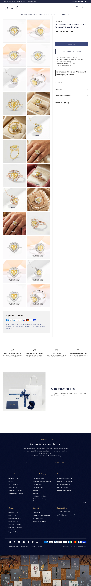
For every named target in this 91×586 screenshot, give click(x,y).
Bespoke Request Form (64, 484)
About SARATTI (13, 478)
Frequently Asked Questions (41, 515)
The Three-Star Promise (15, 493)
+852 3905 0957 (65, 511)
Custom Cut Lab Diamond (65, 481)
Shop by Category (39, 474)
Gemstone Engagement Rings (42, 481)
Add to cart (71, 44)
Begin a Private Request (64, 490)
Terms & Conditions (13, 546)
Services (60, 474)
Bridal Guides (12, 515)
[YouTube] (23, 542)
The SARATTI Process (15, 490)
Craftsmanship (12, 487)
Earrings (35, 490)
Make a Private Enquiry (72, 51)
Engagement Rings (38, 478)
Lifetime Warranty (62, 487)
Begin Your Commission (64, 478)
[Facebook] (14, 542)
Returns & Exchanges (39, 521)
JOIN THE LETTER (59, 462)
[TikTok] (28, 542)
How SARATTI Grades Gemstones (15, 528)
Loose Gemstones (38, 487)
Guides (11, 508)
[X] (33, 542)
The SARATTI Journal (14, 524)
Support (36, 508)
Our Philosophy (13, 484)
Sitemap (40, 546)
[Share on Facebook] (65, 102)
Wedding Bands (37, 484)
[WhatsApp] (37, 542)
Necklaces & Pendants (39, 496)
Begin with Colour (13, 532)
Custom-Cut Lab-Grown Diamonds (40, 500)
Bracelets (35, 493)
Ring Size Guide (13, 521)
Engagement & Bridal (14, 518)
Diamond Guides (13, 512)
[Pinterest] (19, 542)
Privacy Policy (25, 546)
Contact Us (36, 512)
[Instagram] (9, 542)
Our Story (11, 481)
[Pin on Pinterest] (68, 102)
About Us (11, 474)
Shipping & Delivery (38, 518)
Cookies (33, 546)
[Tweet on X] (61, 102)
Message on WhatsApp (67, 520)
